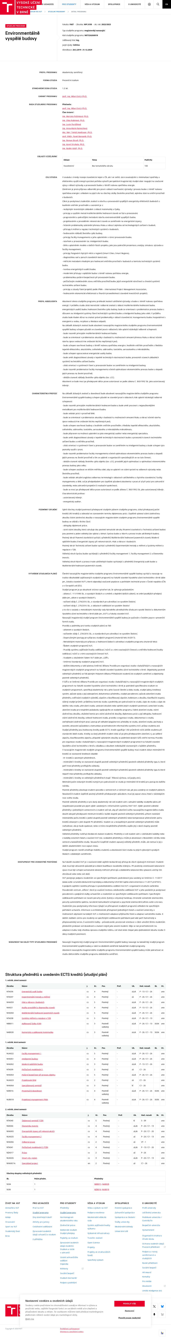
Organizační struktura (152, 1235)
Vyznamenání (148, 1230)
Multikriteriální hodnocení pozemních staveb (40, 1013)
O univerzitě (134, 4)
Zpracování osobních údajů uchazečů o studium (44, 1233)
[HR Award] (162, 1333)
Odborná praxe (28, 1142)
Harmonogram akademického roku (69, 1219)
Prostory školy (11, 1212)
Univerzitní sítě (121, 1231)
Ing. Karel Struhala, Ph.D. (73, 144)
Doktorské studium (68, 1230)
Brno (7, 1236)
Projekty (91, 1247)
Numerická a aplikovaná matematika (37, 1032)
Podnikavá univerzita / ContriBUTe (152, 1219)
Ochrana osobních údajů (153, 1243)
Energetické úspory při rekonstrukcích (38, 1131)
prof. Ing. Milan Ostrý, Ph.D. (74, 96)
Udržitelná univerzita (151, 1212)
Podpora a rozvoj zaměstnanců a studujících (149, 1255)
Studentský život (12, 1231)
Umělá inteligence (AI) (152, 1290)
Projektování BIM (29, 1080)
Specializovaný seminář (32, 1085)
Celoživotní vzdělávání (42, 1226)
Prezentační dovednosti (32, 1091)
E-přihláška (37, 1239)
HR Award (146, 1272)
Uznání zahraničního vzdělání (69, 1259)
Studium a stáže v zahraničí (67, 1251)
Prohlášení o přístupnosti (69, 1329)
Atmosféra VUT (12, 1208)
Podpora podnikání (68, 1282)
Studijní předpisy (67, 1233)
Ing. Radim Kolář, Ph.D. (72, 148)
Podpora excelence (96, 1212)
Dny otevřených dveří (42, 1217)
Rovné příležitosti (149, 1263)
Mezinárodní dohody (124, 1226)
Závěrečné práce (67, 1225)
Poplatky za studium (69, 1238)
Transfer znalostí (95, 1238)
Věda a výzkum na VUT (98, 1208)
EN (167, 4)
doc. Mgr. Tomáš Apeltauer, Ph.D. (77, 132)
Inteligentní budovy (30, 1059)
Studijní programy (56, 12)
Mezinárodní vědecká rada (97, 1219)
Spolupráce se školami (125, 1217)
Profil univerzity (149, 1208)
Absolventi (150, 1286)
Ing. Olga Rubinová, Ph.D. (73, 120)
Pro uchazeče (47, 4)
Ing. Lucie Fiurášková (71, 124)
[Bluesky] (162, 1306)
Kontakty (146, 1276)
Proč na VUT (38, 1208)
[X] (154, 1306)
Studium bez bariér (68, 1278)
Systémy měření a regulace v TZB (36, 1018)
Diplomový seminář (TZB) (32, 1120)
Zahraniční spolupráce (125, 1212)
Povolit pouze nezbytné (129, 1318)
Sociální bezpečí (67, 1273)
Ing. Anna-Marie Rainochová (74, 128)
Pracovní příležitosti (154, 1247)
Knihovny (67, 1268)
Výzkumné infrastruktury (98, 1233)
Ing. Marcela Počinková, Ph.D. (75, 116)
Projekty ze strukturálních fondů (99, 1254)
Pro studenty (69, 4)
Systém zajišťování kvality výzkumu (99, 1227)
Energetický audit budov (32, 991)
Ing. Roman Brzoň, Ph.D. (73, 140)
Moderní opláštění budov (32, 1064)
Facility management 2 (31, 1136)
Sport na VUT (11, 1226)
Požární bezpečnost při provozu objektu (38, 1075)
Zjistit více (29, 1319)
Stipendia (64, 1264)
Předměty (64, 1208)
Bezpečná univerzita (151, 1225)
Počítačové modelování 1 (32, 1069)
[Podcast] (154, 1314)
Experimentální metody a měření (36, 997)
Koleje (8, 1217)
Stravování (10, 1222)
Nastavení (129, 1311)
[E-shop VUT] (162, 1314)
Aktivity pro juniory (41, 1222)
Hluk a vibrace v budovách (33, 1002)
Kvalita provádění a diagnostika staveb (38, 1007)
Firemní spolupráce (123, 1208)
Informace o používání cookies (71, 1331)
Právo (24, 1152)
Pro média (146, 1281)
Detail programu (78, 12)
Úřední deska (148, 1239)
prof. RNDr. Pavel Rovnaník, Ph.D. (77, 136)
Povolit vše (129, 1304)
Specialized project (30, 1163)
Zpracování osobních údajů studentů (69, 1244)
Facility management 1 (31, 1053)
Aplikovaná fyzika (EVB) (31, 1023)
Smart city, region (29, 1158)
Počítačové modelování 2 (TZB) (35, 1147)
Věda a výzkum (92, 4)
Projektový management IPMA (35, 1099)
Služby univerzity (122, 1222)
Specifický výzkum (96, 1260)
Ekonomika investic (30, 1126)
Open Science (94, 1242)
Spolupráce (114, 4)
